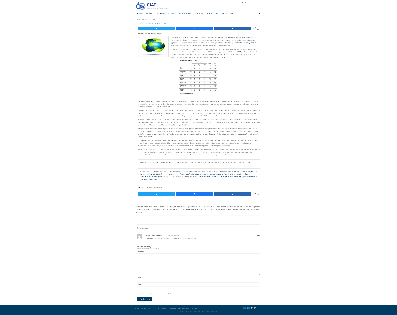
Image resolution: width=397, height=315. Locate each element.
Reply (164, 23)
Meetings (148, 13)
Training (171, 13)
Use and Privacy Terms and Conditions (154, 308)
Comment (140, 251)
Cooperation (198, 13)
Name (139, 277)
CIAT (232, 13)
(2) (151, 137)
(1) (240, 52)
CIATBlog (224, 13)
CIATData (209, 13)
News (217, 13)
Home (141, 13)
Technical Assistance (184, 13)
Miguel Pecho (156, 23)
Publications (161, 13)
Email (139, 285)
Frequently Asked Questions (187, 308)
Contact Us (172, 308)
